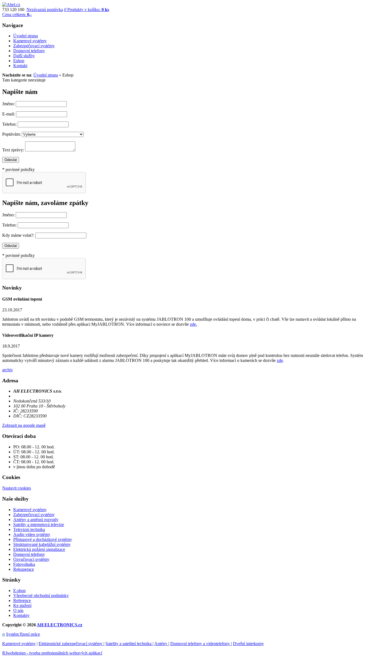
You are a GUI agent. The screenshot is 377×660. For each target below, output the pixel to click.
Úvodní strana (45, 75)
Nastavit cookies (16, 488)
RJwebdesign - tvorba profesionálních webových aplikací (52, 653)
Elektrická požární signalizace (39, 549)
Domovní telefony (29, 554)
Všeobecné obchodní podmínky (41, 595)
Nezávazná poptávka (44, 9)
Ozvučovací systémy (31, 559)
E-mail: (8, 114)
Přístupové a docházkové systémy (42, 539)
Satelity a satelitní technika (129, 643)
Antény (161, 643)
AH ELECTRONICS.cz (59, 624)
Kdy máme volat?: (18, 235)
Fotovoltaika (24, 564)
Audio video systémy (31, 534)
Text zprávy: (13, 150)
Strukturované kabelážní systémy (42, 544)
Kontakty (21, 615)
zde (280, 360)
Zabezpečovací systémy (34, 514)
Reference (22, 600)
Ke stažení (22, 605)
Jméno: (8, 103)
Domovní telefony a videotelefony (200, 643)
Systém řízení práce (23, 634)
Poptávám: (11, 134)
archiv (7, 369)
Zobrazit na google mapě (24, 425)
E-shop (19, 590)
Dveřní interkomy (248, 643)
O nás (18, 610)
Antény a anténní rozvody (36, 519)
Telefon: (9, 124)
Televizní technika (29, 529)
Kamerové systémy (30, 509)
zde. (193, 324)
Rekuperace (23, 569)
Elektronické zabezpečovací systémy (71, 643)
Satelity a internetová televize (38, 524)
